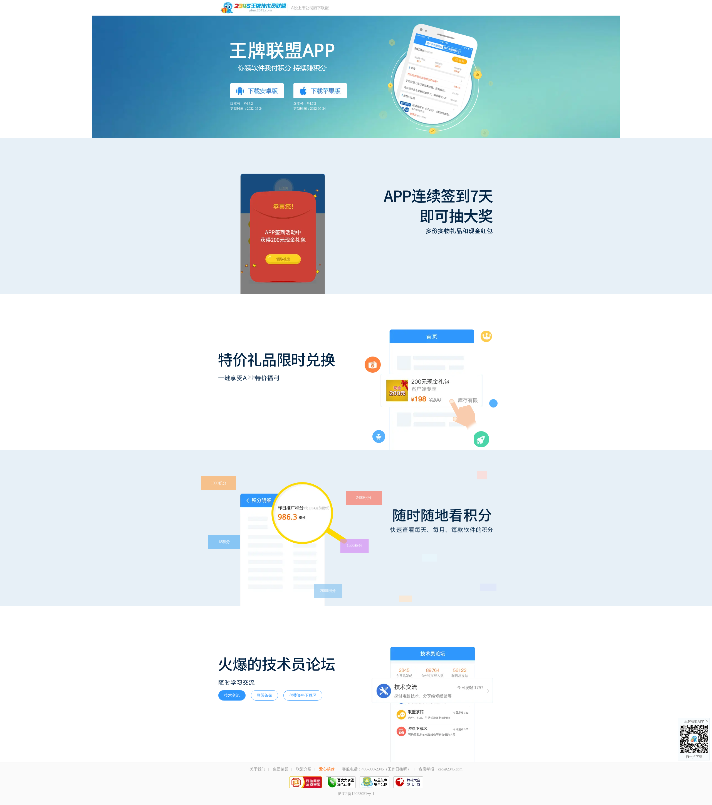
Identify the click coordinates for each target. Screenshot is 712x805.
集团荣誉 (280, 769)
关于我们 (257, 769)
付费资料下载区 (303, 695)
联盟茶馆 (264, 695)
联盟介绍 (304, 769)
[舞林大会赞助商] (408, 785)
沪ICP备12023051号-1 (356, 794)
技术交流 (232, 695)
